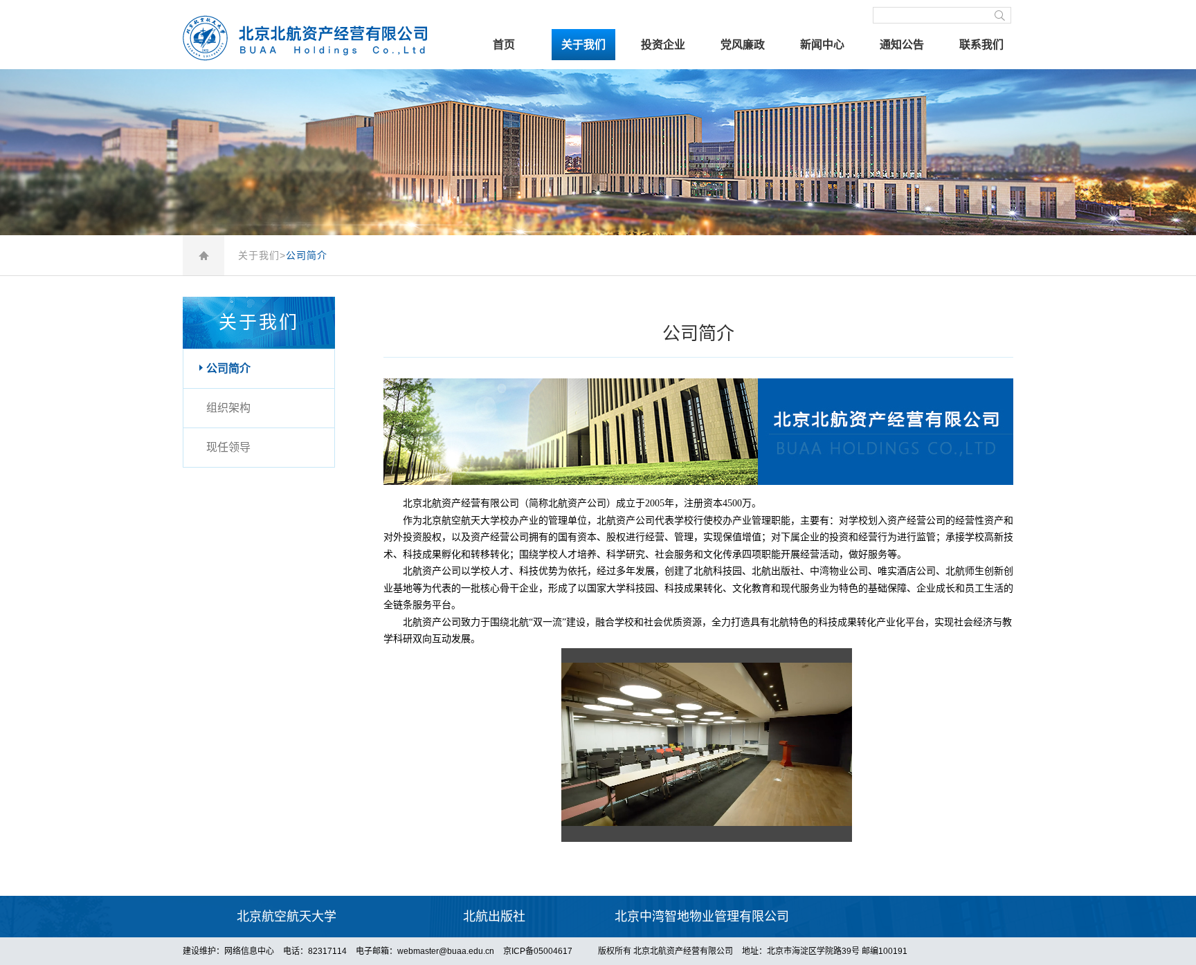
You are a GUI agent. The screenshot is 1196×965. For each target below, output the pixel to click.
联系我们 (981, 44)
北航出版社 (494, 916)
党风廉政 (743, 44)
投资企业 (663, 44)
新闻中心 (822, 44)
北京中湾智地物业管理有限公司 (702, 916)
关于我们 (583, 44)
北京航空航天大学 (286, 916)
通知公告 (902, 44)
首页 (504, 44)
